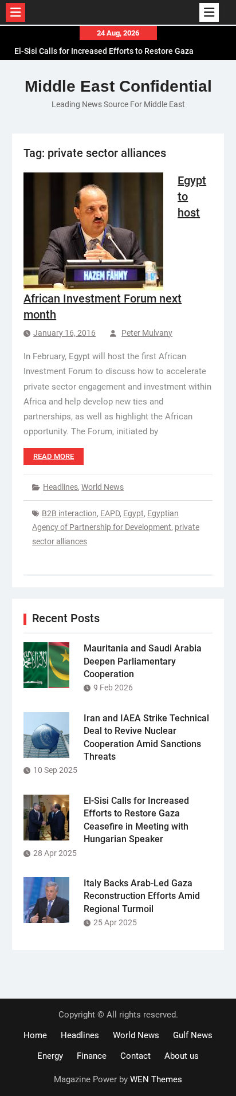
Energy (50, 1056)
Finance (92, 1056)
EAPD (110, 513)
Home (35, 1035)
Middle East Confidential (118, 86)
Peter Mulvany (146, 332)
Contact (135, 1056)
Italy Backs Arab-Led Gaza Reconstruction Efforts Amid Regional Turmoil (142, 896)
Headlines (60, 487)
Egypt (133, 513)
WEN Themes (156, 1079)
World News (102, 487)
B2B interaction (69, 513)
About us (181, 1056)
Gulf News (193, 1035)
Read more (53, 456)
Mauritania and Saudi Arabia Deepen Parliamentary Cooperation (143, 661)
